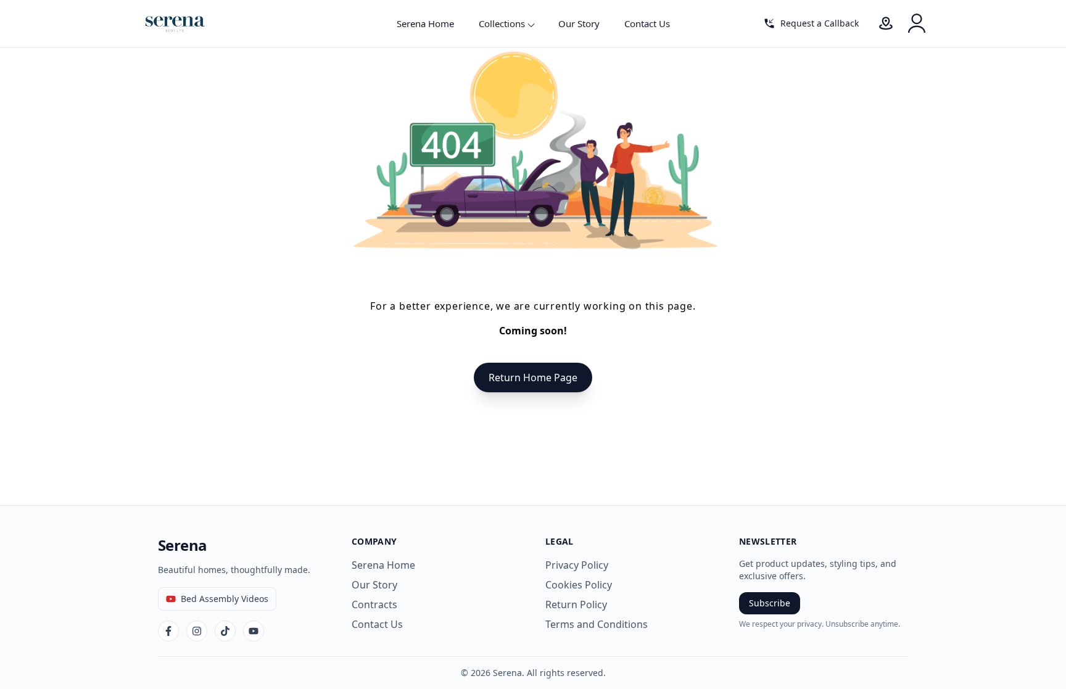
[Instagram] (196, 631)
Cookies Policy (578, 585)
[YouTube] (253, 631)
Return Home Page (533, 377)
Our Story (579, 23)
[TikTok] (225, 631)
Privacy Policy (576, 565)
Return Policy (576, 604)
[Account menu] (917, 23)
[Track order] (886, 23)
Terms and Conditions (596, 624)
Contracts (374, 604)
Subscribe (769, 603)
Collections (502, 23)
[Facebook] (168, 631)
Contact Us (647, 23)
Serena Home (425, 23)
